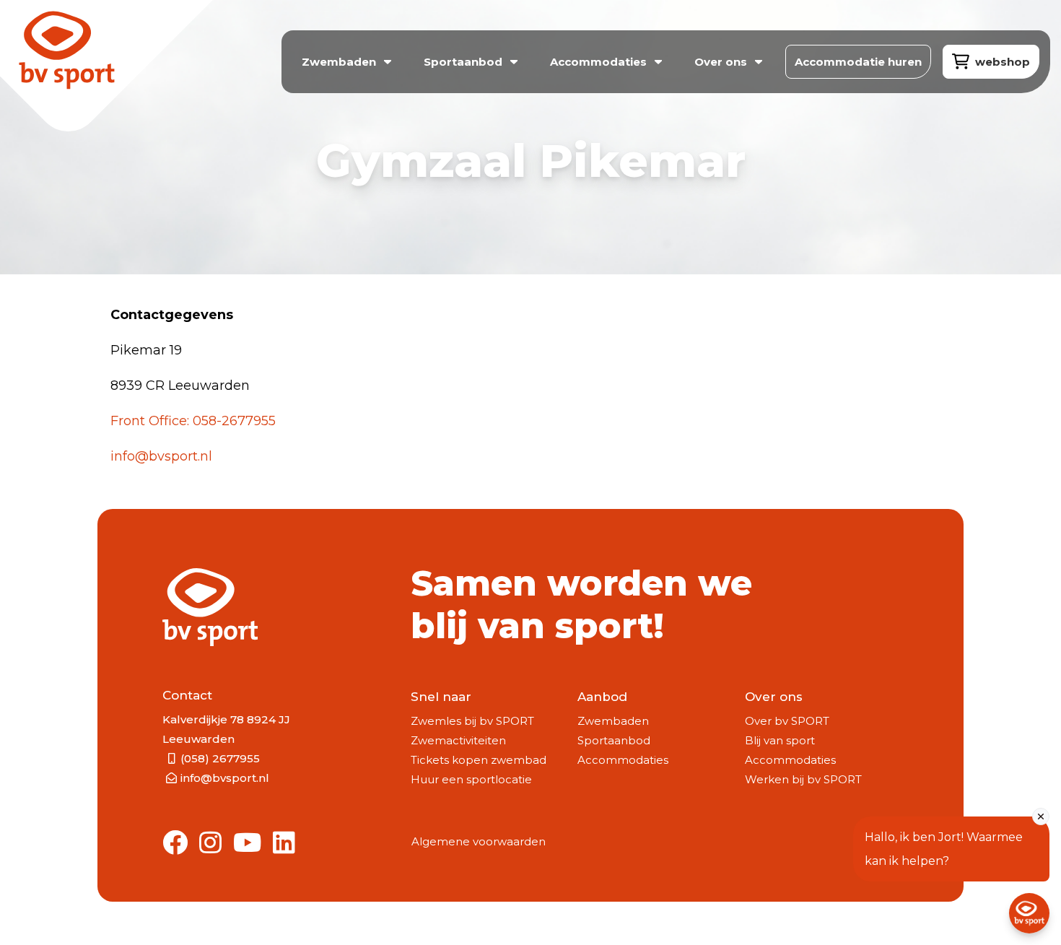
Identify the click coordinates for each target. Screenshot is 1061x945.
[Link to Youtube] (247, 843)
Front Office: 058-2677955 (193, 421)
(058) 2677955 (220, 758)
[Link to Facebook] (175, 843)
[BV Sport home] (99, 69)
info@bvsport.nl (161, 456)
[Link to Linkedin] (284, 843)
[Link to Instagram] (210, 843)
